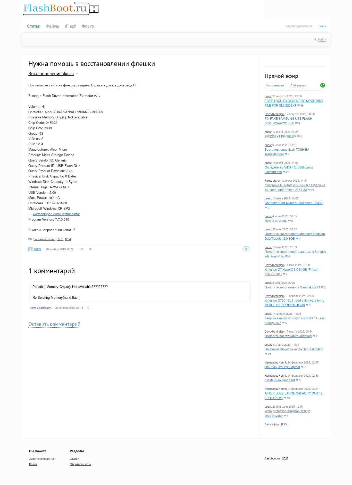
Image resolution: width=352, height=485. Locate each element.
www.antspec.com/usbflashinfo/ (56, 213)
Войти (322, 26)
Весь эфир (272, 424)
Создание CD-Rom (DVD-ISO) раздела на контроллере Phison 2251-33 (295, 187)
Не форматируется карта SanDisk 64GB (294, 349)
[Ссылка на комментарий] (88, 308)
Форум (88, 26)
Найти (322, 39)
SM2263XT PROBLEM (280, 136)
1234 (68, 239)
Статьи (33, 26)
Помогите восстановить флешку (288, 336)
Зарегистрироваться (299, 26)
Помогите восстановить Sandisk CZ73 (292, 287)
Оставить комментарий (54, 324)
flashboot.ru (272, 458)
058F (60, 239)
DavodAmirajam (274, 114)
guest (268, 96)
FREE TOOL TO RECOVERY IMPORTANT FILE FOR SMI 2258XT (294, 102)
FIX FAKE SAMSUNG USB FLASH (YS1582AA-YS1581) (288, 120)
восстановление (44, 239)
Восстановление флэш (51, 73)
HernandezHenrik (276, 362)
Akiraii (37, 249)
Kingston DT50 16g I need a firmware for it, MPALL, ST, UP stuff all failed (294, 302)
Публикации (298, 85)
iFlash (70, 26)
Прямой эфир (281, 75)
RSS (284, 424)
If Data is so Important (280, 380)
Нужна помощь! (276, 220)
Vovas (268, 344)
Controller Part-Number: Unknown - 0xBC (294, 202)
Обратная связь (80, 464)
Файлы (52, 26)
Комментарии (275, 85)
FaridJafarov (273, 180)
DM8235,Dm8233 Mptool (282, 367)
